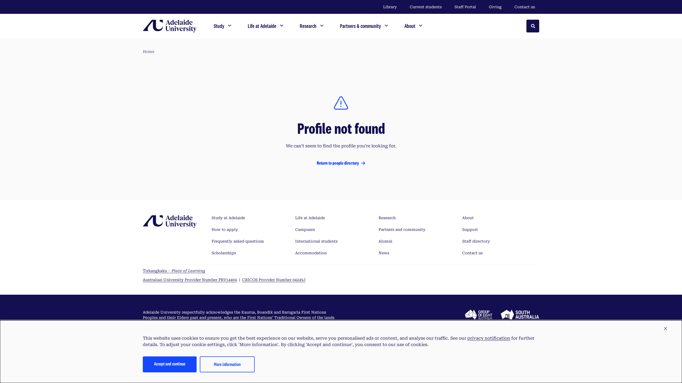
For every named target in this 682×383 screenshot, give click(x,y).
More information (227, 364)
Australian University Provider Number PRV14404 (190, 280)
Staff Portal (465, 7)
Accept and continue (169, 364)
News (384, 253)
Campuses (305, 229)
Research (387, 218)
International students (316, 241)
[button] (665, 329)
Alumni (385, 241)
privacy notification (488, 338)
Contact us (524, 7)
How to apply (225, 229)
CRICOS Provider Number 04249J (274, 280)
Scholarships (224, 253)
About (468, 218)
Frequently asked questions (238, 241)
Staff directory (476, 241)
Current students (426, 7)
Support (470, 229)
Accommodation (311, 253)
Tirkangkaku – (174, 271)
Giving (495, 7)
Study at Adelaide (228, 218)
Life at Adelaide (310, 218)
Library (390, 7)
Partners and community (402, 229)
